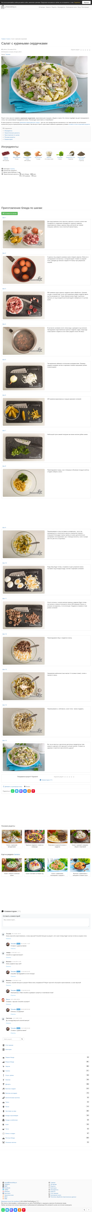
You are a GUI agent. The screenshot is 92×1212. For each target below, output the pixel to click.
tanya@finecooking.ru (10, 1182)
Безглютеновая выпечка (47, 1097)
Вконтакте (7, 1193)
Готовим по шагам (10, 213)
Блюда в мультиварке (47, 1115)
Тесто (47, 1129)
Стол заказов (9, 1045)
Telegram (7, 1184)
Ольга (8, 999)
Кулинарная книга (71, 7)
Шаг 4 (4, 324)
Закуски (47, 1066)
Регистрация (85, 7)
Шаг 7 (4, 430)
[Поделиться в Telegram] (16, 791)
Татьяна (7, 54)
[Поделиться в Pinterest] (33, 791)
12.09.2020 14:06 (16, 980)
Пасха (47, 1106)
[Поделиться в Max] (21, 791)
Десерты (47, 1084)
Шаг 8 (4, 466)
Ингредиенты (61, 7)
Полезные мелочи (47, 1142)
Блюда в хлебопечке (47, 1120)
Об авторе (42, 7)
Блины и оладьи (47, 1133)
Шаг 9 (4, 527)
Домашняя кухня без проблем (10, 1201)
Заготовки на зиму (47, 1111)
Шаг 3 (4, 288)
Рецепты (54, 7)
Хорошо (86, 2)
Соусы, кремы (47, 1075)
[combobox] (11, 1039)
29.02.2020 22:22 (25, 1009)
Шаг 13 (5, 669)
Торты (47, 1102)
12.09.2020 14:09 (16, 961)
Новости (48, 7)
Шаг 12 (5, 634)
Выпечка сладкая (47, 1089)
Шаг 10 (5, 563)
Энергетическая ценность (12, 133)
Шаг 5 (4, 359)
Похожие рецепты (9, 137)
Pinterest (7, 1191)
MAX (5, 1186)
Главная (3, 39)
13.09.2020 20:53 (25, 971)
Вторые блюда (47, 1062)
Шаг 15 (5, 740)
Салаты (8, 39)
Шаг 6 (4, 395)
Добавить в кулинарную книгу (13, 786)
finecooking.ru (11, 7)
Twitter (6, 1190)
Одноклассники (9, 1195)
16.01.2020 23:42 (25, 1028)
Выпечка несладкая (47, 1093)
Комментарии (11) (46, 780)
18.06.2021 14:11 (15, 952)
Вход (79, 7)
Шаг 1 (4, 217)
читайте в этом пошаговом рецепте (79, 124)
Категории (8, 1049)
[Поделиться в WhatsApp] (12, 791)
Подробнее (77, 2)
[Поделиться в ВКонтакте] (25, 791)
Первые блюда (47, 1057)
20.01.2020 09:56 (15, 999)
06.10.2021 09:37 (16, 933)
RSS (5, 1198)
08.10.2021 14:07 (25, 943)
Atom (5, 1197)
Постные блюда (47, 1138)
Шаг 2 (4, 253)
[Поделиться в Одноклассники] (29, 791)
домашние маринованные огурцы (30, 122)
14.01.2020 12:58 (17, 1018)
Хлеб (47, 1124)
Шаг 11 (5, 598)
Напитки (47, 1080)
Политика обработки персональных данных (63, 1197)
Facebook (7, 1188)
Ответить (8, 938)
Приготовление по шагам (11, 135)
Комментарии (8, 139)
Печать (28, 786)
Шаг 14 (5, 705)
